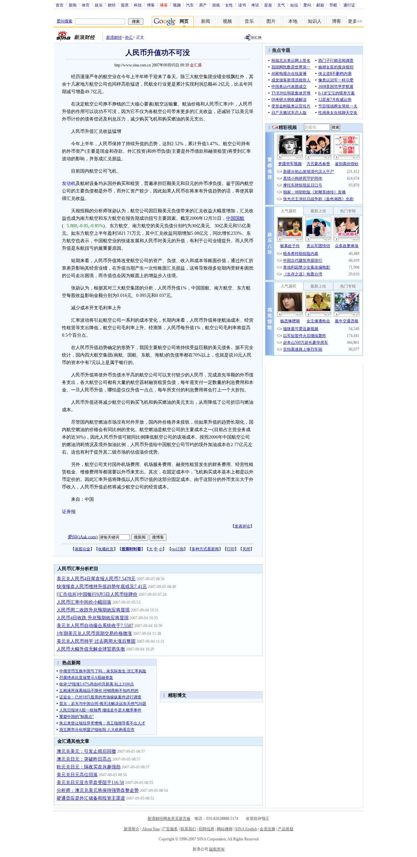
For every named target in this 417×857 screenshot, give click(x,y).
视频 (177, 5)
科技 (138, 5)
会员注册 (267, 829)
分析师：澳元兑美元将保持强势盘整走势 (98, 790)
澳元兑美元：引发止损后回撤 (86, 751)
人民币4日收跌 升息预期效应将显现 (93, 617)
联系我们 (188, 829)
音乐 (249, 21)
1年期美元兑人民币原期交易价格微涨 (94, 633)
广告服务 (170, 829)
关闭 (246, 549)
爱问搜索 (64, 21)
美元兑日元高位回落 (77, 774)
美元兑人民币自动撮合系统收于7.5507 (95, 625)
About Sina (151, 829)
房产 (203, 5)
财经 (112, 5)
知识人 (315, 21)
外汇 (129, 37)
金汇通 (196, 65)
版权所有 (217, 849)
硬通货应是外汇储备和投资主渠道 (91, 798)
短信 (294, 5)
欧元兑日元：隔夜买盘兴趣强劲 (89, 767)
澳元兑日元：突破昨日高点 (84, 759)
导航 (333, 5)
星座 (268, 5)
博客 (151, 5)
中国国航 (235, 218)
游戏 (216, 5)
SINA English (246, 829)
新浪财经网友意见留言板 (169, 818)
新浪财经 (114, 37)
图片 (271, 21)
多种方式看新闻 (205, 549)
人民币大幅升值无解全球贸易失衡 (91, 649)
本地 (292, 21)
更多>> (355, 21)
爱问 (307, 5)
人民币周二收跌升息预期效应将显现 (93, 610)
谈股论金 (82, 549)
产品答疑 (286, 829)
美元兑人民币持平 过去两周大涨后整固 (96, 641)
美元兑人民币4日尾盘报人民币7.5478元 (96, 578)
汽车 (190, 5)
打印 (231, 549)
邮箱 (320, 5)
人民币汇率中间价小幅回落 (84, 602)
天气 (281, 5)
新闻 (73, 5)
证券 (66, 511)
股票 (125, 5)
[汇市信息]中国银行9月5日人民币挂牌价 (97, 594)
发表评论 (242, 526)
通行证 (349, 5)
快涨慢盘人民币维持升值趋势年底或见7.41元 (102, 586)
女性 (229, 5)
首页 (60, 5)
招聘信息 (206, 829)
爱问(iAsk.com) (83, 536)
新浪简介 (131, 829)
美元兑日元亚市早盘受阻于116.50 (90, 782)
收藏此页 (106, 549)
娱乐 (99, 5)
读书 (242, 5)
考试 (255, 5)
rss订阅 (177, 549)
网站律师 (225, 829)
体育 (86, 5)
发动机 (69, 183)
